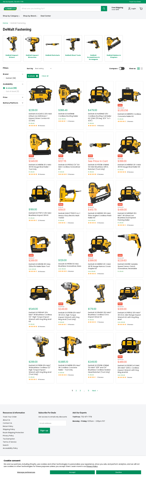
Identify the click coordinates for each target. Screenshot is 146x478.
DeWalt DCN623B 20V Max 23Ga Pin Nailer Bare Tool (39, 265)
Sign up (44, 430)
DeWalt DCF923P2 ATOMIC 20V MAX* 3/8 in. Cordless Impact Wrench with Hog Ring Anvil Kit (129, 368)
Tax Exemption (9, 439)
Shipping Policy (9, 429)
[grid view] (138, 68)
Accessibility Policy (10, 448)
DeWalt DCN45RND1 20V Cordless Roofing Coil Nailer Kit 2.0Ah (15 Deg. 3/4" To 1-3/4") (99, 117)
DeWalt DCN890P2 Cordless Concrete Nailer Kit (129, 115)
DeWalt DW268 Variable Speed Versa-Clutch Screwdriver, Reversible (128, 266)
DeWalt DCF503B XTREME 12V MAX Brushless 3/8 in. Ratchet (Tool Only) (98, 166)
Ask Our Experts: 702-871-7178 (13, 2)
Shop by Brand (29, 16)
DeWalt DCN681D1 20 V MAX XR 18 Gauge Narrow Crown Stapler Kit (99, 266)
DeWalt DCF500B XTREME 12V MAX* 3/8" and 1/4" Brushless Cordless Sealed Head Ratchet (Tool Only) (99, 368)
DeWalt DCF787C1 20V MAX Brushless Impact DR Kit (40, 214)
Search (6, 445)
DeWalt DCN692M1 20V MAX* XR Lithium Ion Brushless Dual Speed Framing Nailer (127, 216)
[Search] (104, 8)
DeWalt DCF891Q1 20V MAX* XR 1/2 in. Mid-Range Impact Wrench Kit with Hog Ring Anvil (129, 315)
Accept (72, 472)
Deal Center (46, 16)
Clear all (45, 76)
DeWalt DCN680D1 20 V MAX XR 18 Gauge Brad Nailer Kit (129, 165)
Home (5, 23)
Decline (119, 472)
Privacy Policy (92, 466)
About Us (6, 420)
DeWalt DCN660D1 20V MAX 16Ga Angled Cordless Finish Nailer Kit (99, 215)
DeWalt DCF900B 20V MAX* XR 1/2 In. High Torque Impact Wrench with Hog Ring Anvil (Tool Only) (69, 315)
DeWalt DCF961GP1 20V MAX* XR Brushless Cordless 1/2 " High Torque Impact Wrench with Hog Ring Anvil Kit (40, 317)
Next (94, 390)
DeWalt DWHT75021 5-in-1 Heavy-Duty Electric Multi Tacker (69, 215)
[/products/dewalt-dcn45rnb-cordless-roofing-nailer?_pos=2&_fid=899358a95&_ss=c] (70, 95)
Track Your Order (135, 2)
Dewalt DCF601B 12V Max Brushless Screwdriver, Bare (69, 265)
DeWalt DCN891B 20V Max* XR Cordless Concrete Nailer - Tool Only (69, 367)
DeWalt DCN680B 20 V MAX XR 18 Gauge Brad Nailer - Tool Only (40, 166)
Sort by (30, 68)
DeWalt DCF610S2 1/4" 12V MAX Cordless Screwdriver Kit (69, 166)
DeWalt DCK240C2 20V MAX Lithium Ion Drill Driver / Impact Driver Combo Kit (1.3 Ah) (40, 117)
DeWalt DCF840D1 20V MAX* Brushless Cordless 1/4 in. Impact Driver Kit (99, 314)
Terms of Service (9, 442)
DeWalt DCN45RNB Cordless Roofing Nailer (68, 115)
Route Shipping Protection (13, 432)
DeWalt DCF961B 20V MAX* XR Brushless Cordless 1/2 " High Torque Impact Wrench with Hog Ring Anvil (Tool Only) (40, 370)
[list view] (141, 68)
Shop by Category (11, 16)
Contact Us (7, 423)
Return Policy (8, 426)
